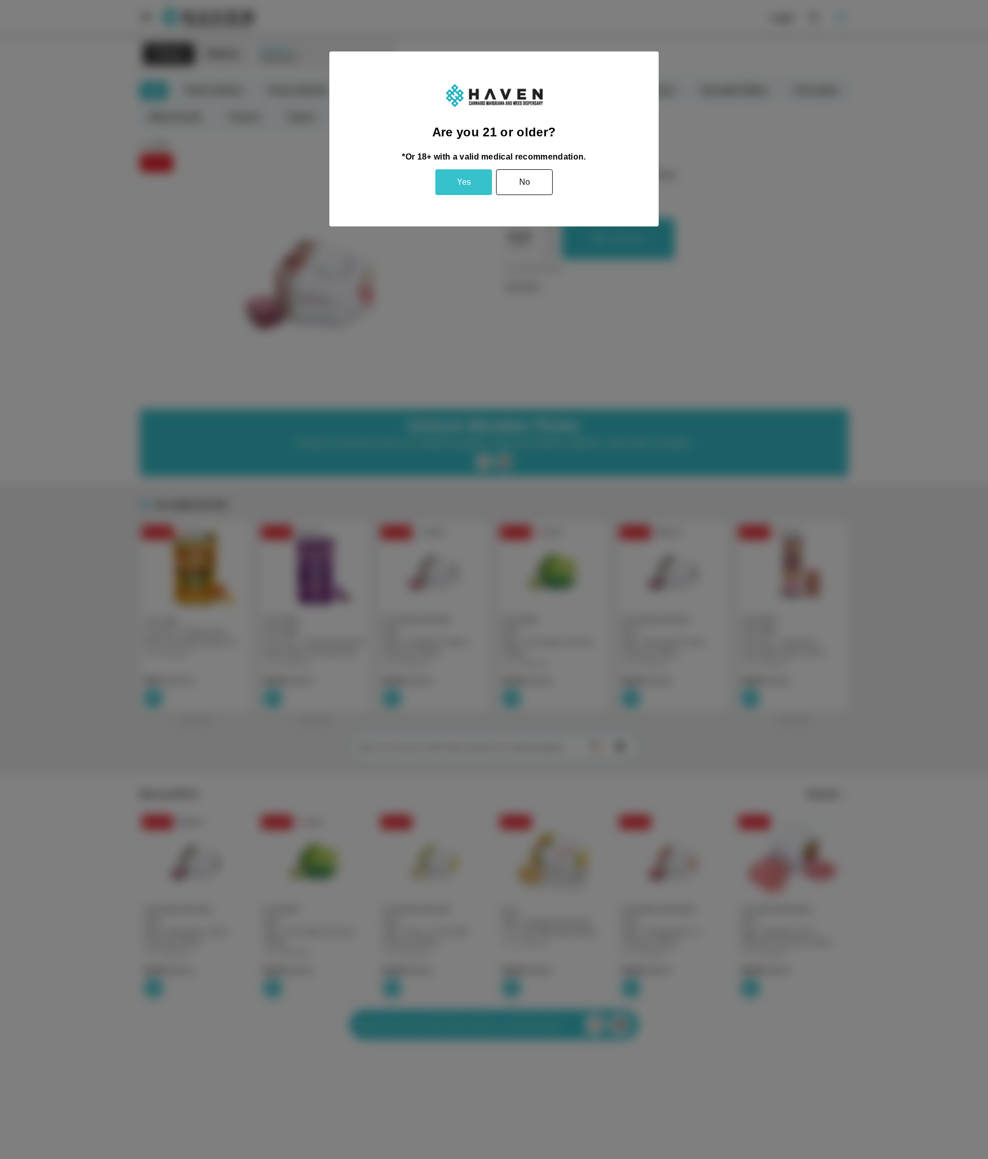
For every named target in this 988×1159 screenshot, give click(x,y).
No (524, 182)
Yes (464, 182)
